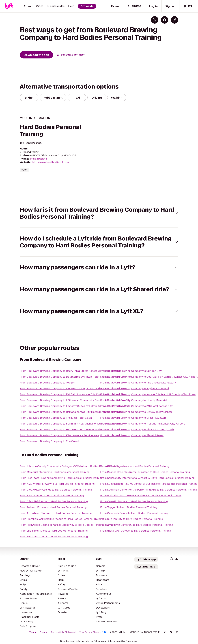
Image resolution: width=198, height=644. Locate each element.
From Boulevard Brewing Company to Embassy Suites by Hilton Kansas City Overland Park (75, 406)
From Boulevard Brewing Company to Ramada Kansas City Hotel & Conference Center (72, 412)
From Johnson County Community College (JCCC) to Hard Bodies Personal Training (70, 466)
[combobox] (187, 6)
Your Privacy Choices (90, 632)
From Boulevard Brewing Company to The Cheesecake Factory (138, 382)
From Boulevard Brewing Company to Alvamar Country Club (137, 429)
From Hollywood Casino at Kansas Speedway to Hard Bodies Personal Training (67, 525)
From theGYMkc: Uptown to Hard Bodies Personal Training (135, 530)
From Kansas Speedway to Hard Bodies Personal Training (135, 466)
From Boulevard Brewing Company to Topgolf (47, 382)
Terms (32, 632)
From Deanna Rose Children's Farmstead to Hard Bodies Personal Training (145, 472)
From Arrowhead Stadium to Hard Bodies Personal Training (56, 513)
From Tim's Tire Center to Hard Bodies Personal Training (54, 536)
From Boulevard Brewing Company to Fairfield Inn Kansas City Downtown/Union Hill (71, 394)
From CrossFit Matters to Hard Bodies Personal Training (134, 501)
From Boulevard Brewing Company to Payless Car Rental (134, 388)
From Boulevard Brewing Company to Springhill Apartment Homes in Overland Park (71, 423)
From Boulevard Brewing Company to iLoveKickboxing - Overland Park (63, 388)
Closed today (30, 152)
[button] (99, 213)
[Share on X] (154, 20)
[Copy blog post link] (174, 20)
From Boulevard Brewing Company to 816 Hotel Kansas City (136, 406)
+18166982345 (38, 159)
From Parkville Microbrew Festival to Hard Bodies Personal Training (141, 495)
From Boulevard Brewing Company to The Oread (49, 441)
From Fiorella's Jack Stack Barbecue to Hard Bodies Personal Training (62, 519)
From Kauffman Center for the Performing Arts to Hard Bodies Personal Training (148, 489)
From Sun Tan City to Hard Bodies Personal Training (131, 519)
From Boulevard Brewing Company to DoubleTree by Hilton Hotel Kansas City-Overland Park (76, 377)
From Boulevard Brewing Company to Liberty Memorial (133, 400)
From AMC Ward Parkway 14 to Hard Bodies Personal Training (57, 484)
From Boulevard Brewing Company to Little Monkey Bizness (136, 412)
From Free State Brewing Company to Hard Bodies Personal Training (61, 478)
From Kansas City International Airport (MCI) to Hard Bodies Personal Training (147, 478)
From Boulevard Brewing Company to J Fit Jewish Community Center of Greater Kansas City (75, 400)
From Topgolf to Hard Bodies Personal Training (128, 507)
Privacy (43, 632)
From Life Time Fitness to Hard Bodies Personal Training (54, 530)
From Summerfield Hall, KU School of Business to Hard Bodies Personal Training (148, 484)
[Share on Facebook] (164, 20)
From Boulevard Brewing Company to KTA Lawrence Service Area (59, 435)
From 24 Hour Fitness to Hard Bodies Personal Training (53, 507)
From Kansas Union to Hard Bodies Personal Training (52, 495)
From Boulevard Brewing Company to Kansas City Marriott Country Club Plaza (148, 394)
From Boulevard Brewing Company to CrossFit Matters (133, 418)
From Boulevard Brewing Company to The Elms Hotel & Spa (56, 418)
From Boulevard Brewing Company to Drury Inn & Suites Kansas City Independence (70, 371)
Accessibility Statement (63, 632)
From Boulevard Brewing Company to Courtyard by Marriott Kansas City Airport (149, 377)
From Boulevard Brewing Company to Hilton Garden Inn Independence (63, 429)
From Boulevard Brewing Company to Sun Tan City (131, 371)
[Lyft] (9, 6)
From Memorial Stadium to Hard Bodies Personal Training (55, 472)
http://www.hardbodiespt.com (50, 162)
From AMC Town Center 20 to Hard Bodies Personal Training (136, 525)
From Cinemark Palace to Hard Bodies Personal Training (134, 513)
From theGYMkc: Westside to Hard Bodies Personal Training (56, 489)
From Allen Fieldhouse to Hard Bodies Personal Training (54, 501)
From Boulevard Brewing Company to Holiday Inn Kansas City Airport (142, 423)
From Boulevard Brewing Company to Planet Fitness (132, 435)
